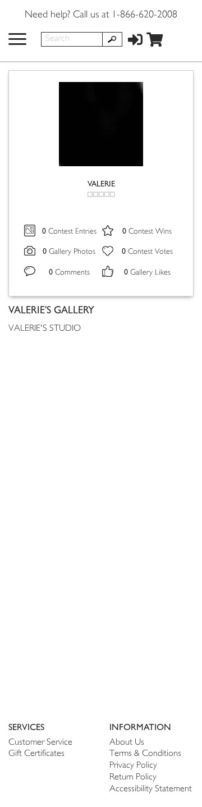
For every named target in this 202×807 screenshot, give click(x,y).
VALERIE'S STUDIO (44, 329)
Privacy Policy (133, 766)
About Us (126, 742)
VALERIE (101, 184)
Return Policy (133, 777)
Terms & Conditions (145, 754)
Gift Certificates (36, 754)
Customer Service (40, 742)
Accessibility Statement (150, 789)
